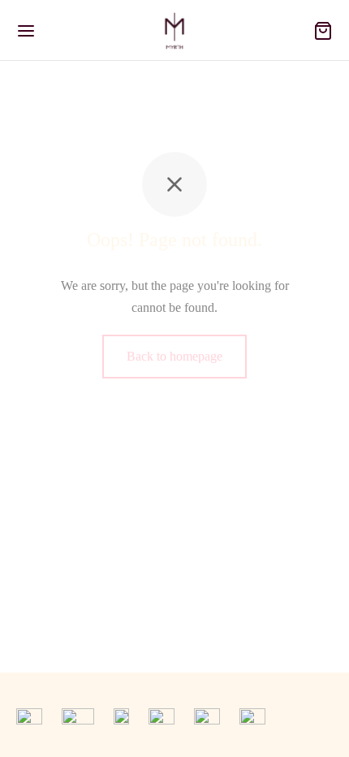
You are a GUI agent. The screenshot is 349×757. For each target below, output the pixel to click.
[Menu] (26, 30)
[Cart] (323, 31)
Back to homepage (174, 356)
